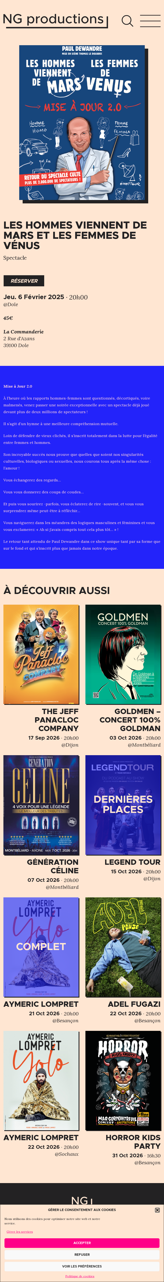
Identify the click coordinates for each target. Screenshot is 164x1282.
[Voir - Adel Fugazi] (123, 960)
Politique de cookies (79, 1276)
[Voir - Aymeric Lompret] (41, 960)
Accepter (82, 1243)
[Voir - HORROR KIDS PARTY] (123, 1098)
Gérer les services (20, 1232)
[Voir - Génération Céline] (41, 822)
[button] (157, 1210)
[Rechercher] (127, 21)
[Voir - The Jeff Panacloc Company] (41, 676)
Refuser (82, 1254)
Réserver (23, 281)
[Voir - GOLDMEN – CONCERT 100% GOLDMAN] (123, 676)
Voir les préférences (82, 1266)
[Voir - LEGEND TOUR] (123, 818)
